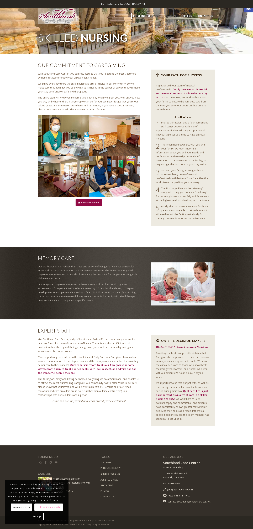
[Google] (50, 462)
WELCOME (106, 462)
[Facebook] (45, 462)
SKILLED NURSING (110, 473)
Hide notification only (48, 507)
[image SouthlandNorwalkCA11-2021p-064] (114, 176)
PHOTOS (105, 490)
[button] (247, 4)
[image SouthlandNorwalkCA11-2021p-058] (63, 135)
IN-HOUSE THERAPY (110, 467)
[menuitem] (146, 16)
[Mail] (56, 462)
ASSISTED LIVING (109, 479)
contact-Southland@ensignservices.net (188, 501)
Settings (37, 516)
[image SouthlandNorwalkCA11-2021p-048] (114, 135)
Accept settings (21, 507)
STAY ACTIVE (107, 485)
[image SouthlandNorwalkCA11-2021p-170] (63, 176)
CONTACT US (107, 496)
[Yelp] (40, 462)
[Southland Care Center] (61, 16)
